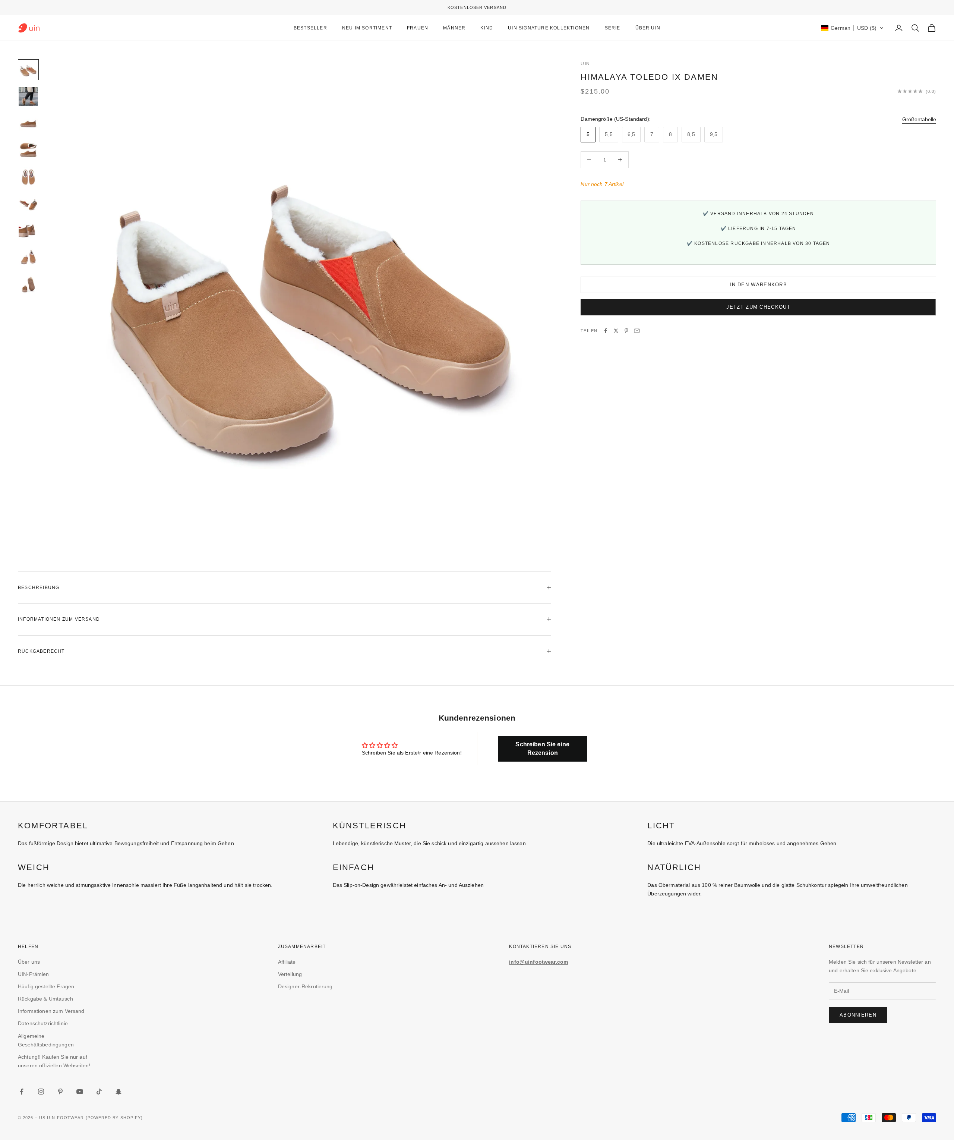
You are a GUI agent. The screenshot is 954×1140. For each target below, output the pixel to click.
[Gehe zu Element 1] (28, 69)
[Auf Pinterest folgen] (60, 1091)
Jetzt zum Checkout (758, 307)
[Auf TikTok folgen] (99, 1091)
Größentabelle (919, 119)
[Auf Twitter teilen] (616, 331)
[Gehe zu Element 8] (28, 257)
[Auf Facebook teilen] (606, 331)
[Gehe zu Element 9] (28, 284)
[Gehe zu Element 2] (28, 96)
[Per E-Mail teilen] (637, 331)
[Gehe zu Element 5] (28, 177)
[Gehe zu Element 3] (28, 123)
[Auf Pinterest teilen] (626, 331)
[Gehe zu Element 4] (28, 150)
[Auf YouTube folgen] (79, 1091)
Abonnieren (858, 1015)
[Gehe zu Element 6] (28, 203)
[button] (852, 28)
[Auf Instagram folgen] (41, 1091)
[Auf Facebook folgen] (21, 1091)
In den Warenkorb (758, 284)
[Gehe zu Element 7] (28, 230)
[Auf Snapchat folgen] (118, 1091)
